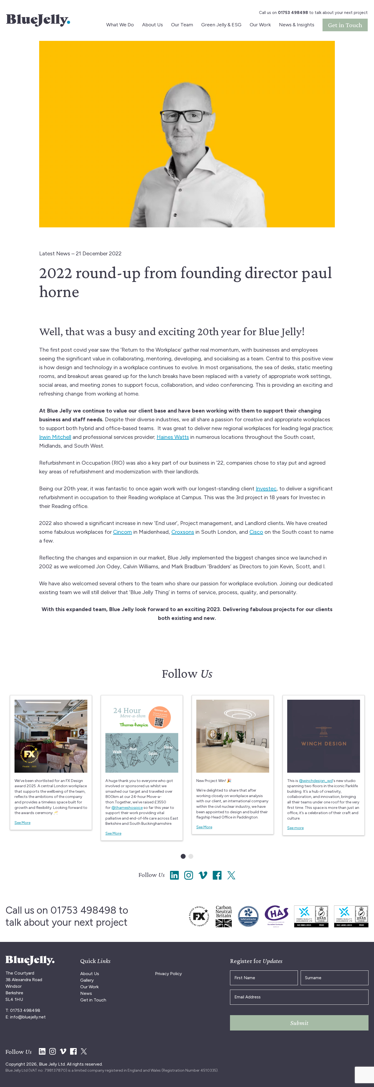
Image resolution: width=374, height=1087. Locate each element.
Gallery (87, 980)
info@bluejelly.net (28, 1017)
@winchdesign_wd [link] (316, 780)
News (86, 993)
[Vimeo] (202, 878)
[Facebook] (217, 878)
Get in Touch (345, 25)
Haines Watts (173, 437)
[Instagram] (188, 878)
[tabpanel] (51, 762)
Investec (266, 488)
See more (295, 828)
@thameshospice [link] (127, 807)
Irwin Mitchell (55, 437)
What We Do (120, 25)
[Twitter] (231, 878)
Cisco (256, 532)
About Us (152, 25)
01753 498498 (83, 910)
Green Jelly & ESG (221, 25)
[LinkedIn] (174, 878)
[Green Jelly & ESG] (199, 916)
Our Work (260, 25)
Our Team (182, 25)
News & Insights (296, 25)
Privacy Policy (168, 973)
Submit (299, 1022)
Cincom (122, 532)
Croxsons (182, 532)
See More (22, 822)
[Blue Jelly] (38, 20)
